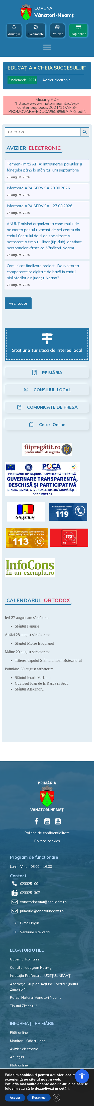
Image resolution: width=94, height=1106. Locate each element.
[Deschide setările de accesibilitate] (82, 1076)
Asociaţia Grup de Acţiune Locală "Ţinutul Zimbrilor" (44, 987)
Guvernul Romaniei (25, 959)
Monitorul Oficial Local (28, 1041)
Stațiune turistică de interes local (47, 350)
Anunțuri (17, 1057)
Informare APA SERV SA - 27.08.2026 (39, 205)
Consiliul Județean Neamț (30, 967)
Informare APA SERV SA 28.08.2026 (38, 188)
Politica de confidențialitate (47, 833)
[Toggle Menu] (47, 47)
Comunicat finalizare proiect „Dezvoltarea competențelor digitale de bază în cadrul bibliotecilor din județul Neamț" (43, 271)
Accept (15, 1097)
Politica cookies (47, 841)
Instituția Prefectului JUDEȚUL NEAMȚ (40, 975)
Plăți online (19, 1032)
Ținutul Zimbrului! (23, 1006)
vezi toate (18, 303)
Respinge (39, 1097)
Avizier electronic (56, 80)
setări (64, 1088)
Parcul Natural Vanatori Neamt (35, 997)
